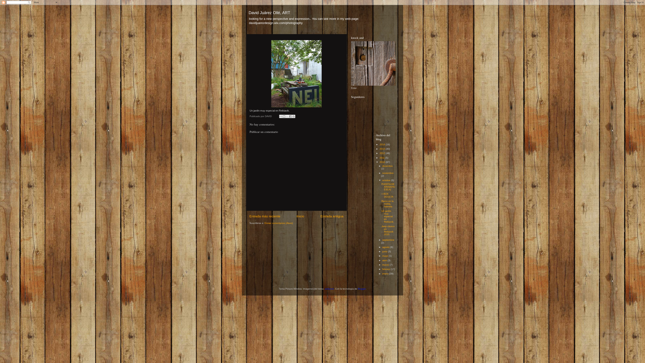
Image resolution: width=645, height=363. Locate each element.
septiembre (388, 240)
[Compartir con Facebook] (290, 116)
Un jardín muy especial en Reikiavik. (387, 216)
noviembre (388, 173)
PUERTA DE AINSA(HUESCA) (388, 187)
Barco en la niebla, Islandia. (387, 204)
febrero (386, 269)
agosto (386, 247)
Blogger (362, 289)
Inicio (300, 216)
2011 (382, 158)
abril (385, 260)
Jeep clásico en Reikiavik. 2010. (388, 230)
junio (385, 251)
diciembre (387, 166)
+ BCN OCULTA (387, 195)
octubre (386, 180)
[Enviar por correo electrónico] (281, 116)
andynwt (329, 289)
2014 (383, 144)
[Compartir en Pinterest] (293, 116)
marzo (386, 265)
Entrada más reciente (264, 216)
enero (385, 273)
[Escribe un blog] (284, 116)
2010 (383, 162)
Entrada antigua (331, 216)
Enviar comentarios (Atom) (279, 223)
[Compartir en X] (287, 116)
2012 (383, 153)
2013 (383, 149)
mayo (385, 256)
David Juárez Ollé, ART (269, 12)
